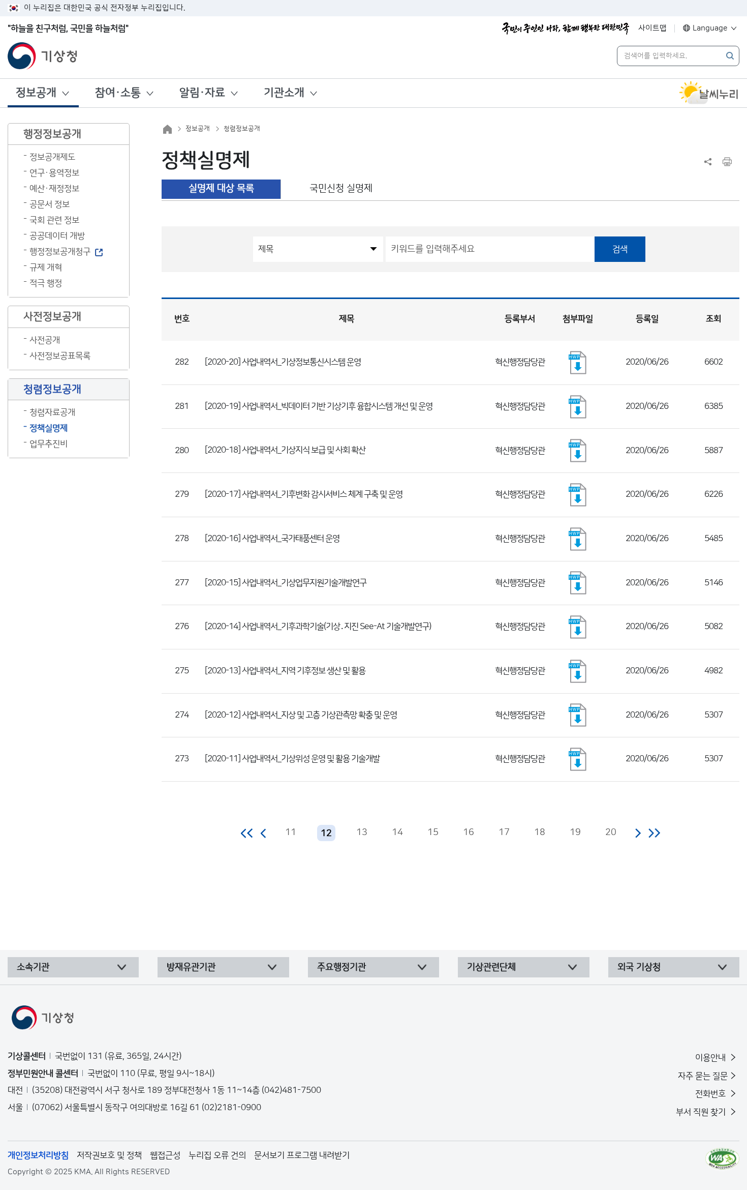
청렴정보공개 (242, 128)
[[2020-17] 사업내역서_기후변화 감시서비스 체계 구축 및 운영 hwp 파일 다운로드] (577, 495)
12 (326, 833)
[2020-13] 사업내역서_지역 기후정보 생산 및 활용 (285, 670)
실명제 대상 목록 (221, 188)
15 (433, 832)
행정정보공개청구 (59, 251)
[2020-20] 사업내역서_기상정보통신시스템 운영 (283, 362)
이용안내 (711, 1057)
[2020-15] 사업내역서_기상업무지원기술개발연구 (285, 582)
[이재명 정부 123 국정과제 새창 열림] (565, 28)
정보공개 (36, 92)
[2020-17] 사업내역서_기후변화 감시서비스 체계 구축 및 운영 (303, 494)
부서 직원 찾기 (702, 1112)
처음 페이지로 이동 (247, 833)
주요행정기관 (341, 967)
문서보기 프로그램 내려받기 (302, 1155)
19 (575, 832)
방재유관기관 (191, 967)
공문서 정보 (49, 204)
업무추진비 (48, 444)
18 (539, 832)
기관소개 (284, 92)
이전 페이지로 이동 (264, 833)
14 (397, 832)
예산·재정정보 (54, 188)
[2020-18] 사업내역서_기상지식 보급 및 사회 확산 (285, 450)
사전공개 (44, 340)
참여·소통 (118, 92)
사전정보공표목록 (59, 356)
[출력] (727, 161)
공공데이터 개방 (57, 236)
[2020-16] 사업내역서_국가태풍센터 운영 (272, 538)
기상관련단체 (491, 967)
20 (610, 832)
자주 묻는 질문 (703, 1076)
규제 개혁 (45, 267)
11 (290, 832)
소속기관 (33, 967)
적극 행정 (45, 283)
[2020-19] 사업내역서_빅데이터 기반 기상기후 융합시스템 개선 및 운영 (318, 406)
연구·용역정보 (54, 172)
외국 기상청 (639, 967)
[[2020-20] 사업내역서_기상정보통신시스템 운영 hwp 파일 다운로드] (577, 362)
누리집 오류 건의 (217, 1155)
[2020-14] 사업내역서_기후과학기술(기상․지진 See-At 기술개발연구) (318, 626)
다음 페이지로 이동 (638, 833)
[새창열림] (708, 93)
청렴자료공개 (52, 412)
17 (504, 832)
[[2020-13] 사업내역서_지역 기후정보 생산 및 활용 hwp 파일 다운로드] (577, 671)
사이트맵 (652, 28)
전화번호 (711, 1093)
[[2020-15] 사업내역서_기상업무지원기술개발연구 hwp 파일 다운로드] (577, 583)
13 (361, 832)
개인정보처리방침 (38, 1155)
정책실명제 (48, 428)
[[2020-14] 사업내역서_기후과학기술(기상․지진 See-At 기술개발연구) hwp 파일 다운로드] (577, 627)
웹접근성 (165, 1155)
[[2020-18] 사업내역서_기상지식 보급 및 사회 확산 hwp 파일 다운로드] (577, 450)
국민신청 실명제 (340, 188)
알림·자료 (202, 92)
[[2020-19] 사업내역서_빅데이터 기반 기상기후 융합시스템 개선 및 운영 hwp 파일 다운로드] (577, 407)
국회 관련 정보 (54, 220)
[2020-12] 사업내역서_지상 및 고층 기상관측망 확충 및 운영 (301, 715)
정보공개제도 (52, 157)
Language (710, 28)
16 (468, 832)
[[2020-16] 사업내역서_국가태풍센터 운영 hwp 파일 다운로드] (577, 539)
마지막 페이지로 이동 (654, 833)
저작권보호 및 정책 (109, 1155)
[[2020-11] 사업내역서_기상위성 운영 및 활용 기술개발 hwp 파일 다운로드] (577, 759)
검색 (620, 249)
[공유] (708, 161)
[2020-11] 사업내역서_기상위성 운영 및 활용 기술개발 (292, 758)
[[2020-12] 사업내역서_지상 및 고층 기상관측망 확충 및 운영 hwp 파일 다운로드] (577, 715)
